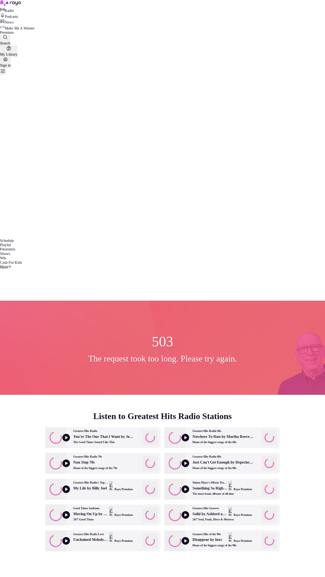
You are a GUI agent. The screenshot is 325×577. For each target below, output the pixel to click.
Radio (9, 11)
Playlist (5, 245)
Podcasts (11, 17)
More (4, 267)
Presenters (7, 249)
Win (3, 258)
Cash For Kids (11, 262)
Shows (5, 254)
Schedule (7, 241)
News (9, 22)
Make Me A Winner (19, 28)
